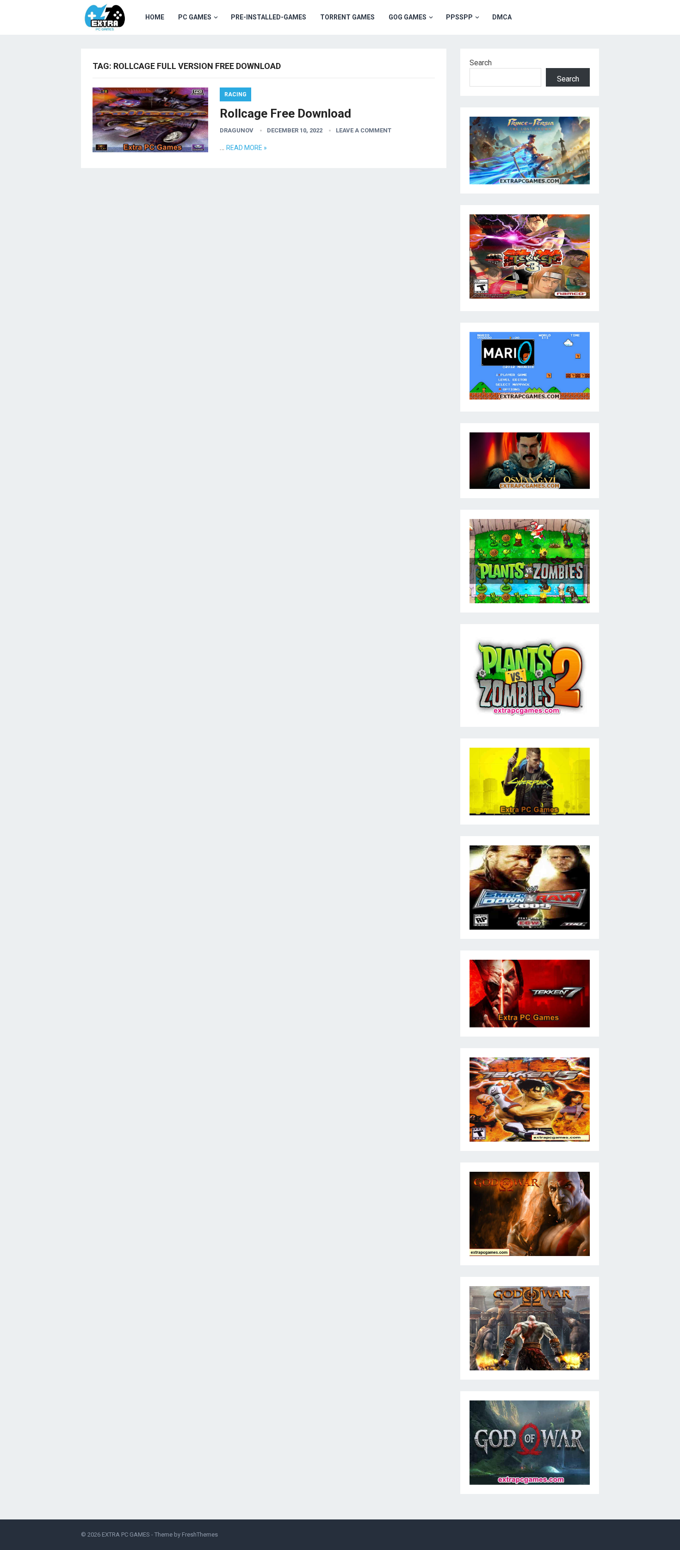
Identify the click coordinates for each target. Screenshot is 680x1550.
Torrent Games (347, 17)
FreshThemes (200, 1534)
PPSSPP (459, 17)
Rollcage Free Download (285, 113)
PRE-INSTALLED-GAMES (268, 17)
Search (481, 62)
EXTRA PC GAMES (126, 1534)
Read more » (246, 147)
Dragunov (236, 130)
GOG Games (408, 17)
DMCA (502, 17)
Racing (235, 94)
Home (154, 17)
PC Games (194, 17)
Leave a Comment (363, 130)
